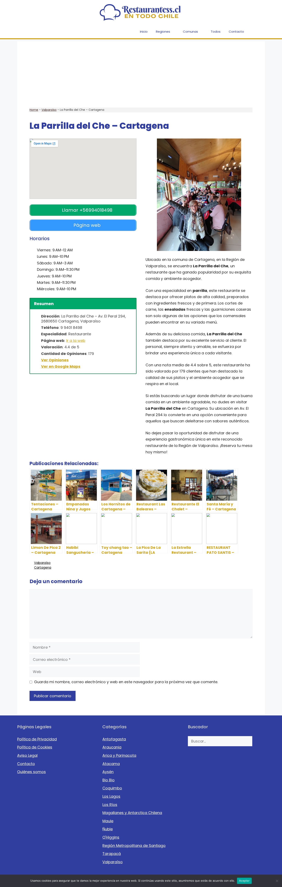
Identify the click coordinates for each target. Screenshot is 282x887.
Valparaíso (49, 110)
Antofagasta (114, 739)
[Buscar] (258, 741)
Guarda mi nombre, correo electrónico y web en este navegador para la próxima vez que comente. (126, 681)
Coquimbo (112, 788)
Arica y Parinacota (119, 755)
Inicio (144, 31)
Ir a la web (75, 340)
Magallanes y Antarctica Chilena (132, 812)
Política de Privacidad (37, 739)
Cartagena (42, 567)
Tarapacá (111, 853)
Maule (107, 821)
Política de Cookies (34, 747)
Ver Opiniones (55, 360)
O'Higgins (110, 837)
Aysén (108, 771)
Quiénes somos (31, 771)
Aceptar (244, 880)
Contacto (236, 31)
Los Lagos (111, 796)
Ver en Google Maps (60, 366)
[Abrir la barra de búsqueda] (259, 31)
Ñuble (107, 829)
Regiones (163, 31)
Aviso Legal (27, 755)
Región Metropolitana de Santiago (134, 845)
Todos (215, 31)
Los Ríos (109, 804)
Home (34, 110)
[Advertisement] (141, 70)
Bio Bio (108, 780)
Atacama (111, 763)
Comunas (190, 31)
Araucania (111, 747)
